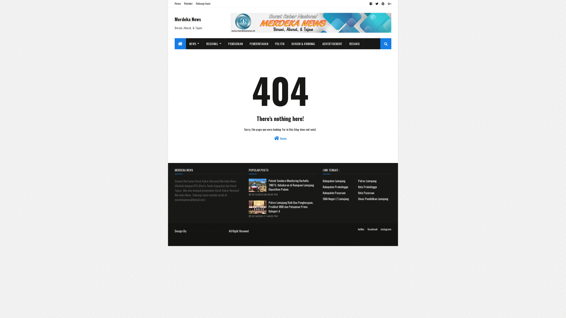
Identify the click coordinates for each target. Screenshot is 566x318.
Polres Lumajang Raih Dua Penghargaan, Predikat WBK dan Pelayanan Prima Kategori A (291, 206)
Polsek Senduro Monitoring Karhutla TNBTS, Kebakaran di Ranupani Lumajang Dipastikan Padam (291, 184)
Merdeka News (188, 19)
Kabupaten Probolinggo (335, 187)
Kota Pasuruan (366, 193)
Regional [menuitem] (212, 43)
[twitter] (376, 4)
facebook (372, 229)
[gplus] (389, 4)
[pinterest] (383, 4)
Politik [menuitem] (280, 43)
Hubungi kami (203, 3)
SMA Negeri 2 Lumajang (336, 199)
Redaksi (188, 3)
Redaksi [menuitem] (354, 43)
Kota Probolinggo (367, 187)
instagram (386, 229)
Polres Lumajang (367, 181)
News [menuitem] (192, 43)
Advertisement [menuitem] (332, 43)
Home (178, 3)
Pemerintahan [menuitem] (259, 43)
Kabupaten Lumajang (334, 181)
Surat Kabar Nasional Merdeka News (207, 231)
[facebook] (371, 4)
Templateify (192, 240)
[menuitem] (180, 43)
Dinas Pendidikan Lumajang (373, 199)
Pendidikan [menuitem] (235, 43)
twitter (361, 229)
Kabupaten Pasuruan (334, 193)
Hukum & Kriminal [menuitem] (303, 43)
